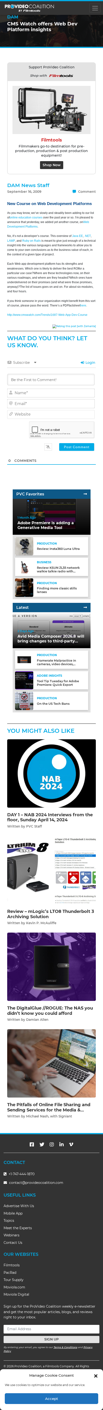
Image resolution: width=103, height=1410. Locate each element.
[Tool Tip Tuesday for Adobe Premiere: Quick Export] (24, 680)
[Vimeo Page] (71, 1144)
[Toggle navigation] (95, 8)
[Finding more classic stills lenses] (24, 587)
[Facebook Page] (32, 1144)
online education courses (26, 217)
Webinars (11, 1235)
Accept (51, 1398)
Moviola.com (14, 1287)
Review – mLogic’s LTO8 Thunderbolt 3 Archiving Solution (50, 914)
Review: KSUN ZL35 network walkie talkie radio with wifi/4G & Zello (58, 571)
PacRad (10, 1272)
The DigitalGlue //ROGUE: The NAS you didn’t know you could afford (50, 1010)
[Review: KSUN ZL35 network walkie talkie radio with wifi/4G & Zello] (24, 566)
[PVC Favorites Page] (85, 494)
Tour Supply (13, 1280)
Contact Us (13, 1242)
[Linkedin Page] (61, 1144)
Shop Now (52, 165)
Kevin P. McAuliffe (41, 923)
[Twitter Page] (42, 1144)
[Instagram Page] (52, 1144)
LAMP (11, 240)
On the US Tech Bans (53, 703)
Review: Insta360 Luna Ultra (58, 549)
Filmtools (12, 1265)
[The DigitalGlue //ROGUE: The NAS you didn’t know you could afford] (51, 966)
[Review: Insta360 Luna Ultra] (24, 546)
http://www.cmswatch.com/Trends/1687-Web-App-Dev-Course (47, 315)
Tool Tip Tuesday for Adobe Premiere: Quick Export (58, 683)
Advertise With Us (19, 1206)
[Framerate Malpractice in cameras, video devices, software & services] (24, 659)
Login (90, 362)
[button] (95, 1375)
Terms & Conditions (65, 1347)
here (83, 305)
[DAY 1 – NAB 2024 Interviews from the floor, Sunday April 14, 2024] (51, 773)
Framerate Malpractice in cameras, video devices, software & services (56, 664)
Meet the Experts (18, 1228)
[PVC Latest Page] (85, 607)
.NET (87, 236)
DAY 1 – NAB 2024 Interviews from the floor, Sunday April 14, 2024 (50, 817)
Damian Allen (37, 1020)
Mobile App (13, 1213)
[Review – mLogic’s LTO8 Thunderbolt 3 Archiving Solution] (51, 869)
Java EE (77, 236)
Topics (9, 1220)
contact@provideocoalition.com (36, 1183)
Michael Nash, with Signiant (49, 1116)
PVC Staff (34, 826)
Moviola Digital (16, 1294)
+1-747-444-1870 (21, 1174)
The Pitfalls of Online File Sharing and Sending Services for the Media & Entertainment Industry (48, 1110)
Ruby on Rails (31, 240)
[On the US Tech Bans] (24, 700)
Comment (86, 191)
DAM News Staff (28, 185)
